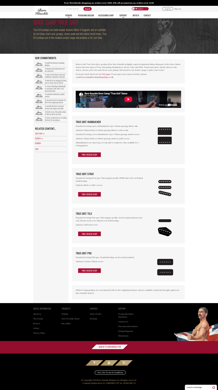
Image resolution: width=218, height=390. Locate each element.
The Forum (38, 319)
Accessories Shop (106, 15)
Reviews (36, 323)
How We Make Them (70, 319)
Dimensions (123, 336)
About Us (37, 314)
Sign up (177, 9)
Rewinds (38, 143)
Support (123, 15)
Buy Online (66, 323)
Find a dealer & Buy (89, 154)
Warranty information (128, 326)
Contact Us (123, 322)
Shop (37, 149)
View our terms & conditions (110, 372)
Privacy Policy (39, 333)
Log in (168, 9)
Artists (136, 15)
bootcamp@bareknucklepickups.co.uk (97, 77)
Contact (147, 15)
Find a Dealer (96, 314)
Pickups (68, 15)
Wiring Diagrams (125, 331)
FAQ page (106, 74)
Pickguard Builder (86, 15)
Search (87, 8)
